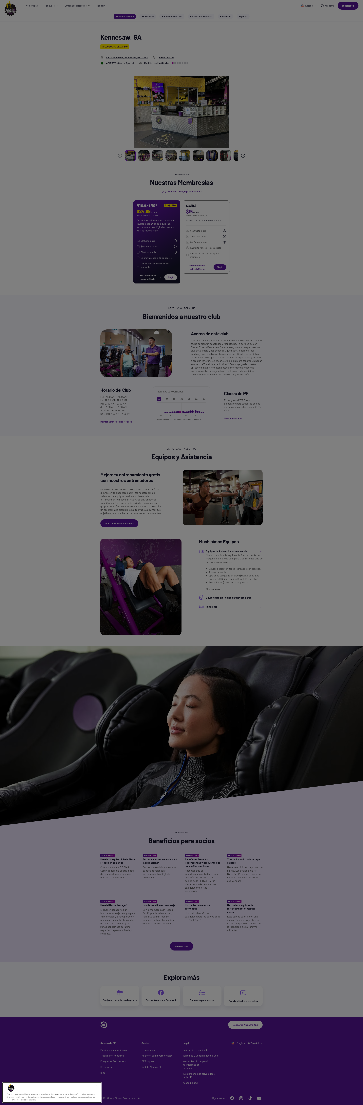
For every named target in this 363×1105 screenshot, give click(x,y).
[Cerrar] (97, 1085)
